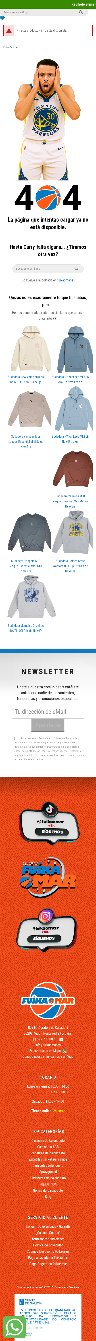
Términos (74, 1287)
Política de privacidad (48, 1245)
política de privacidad (32, 759)
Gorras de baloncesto (48, 1190)
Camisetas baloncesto (48, 1165)
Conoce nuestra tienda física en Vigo (48, 1056)
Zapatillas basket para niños (48, 1159)
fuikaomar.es (66, 280)
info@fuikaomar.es (48, 1045)
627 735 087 (46, 1039)
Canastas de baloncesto (48, 1141)
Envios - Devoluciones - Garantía (48, 1226)
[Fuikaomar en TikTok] (48, 823)
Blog (48, 1197)
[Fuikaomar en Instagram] (48, 930)
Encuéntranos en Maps (45, 1051)
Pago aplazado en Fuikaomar (48, 1258)
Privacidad (60, 1287)
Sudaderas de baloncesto (48, 1178)
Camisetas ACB (48, 1147)
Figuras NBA (48, 1184)
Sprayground (48, 1172)
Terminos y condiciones (48, 1239)
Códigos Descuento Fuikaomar (48, 1251)
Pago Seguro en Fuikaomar (48, 1264)
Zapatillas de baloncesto (48, 1153)
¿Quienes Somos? (48, 1233)
